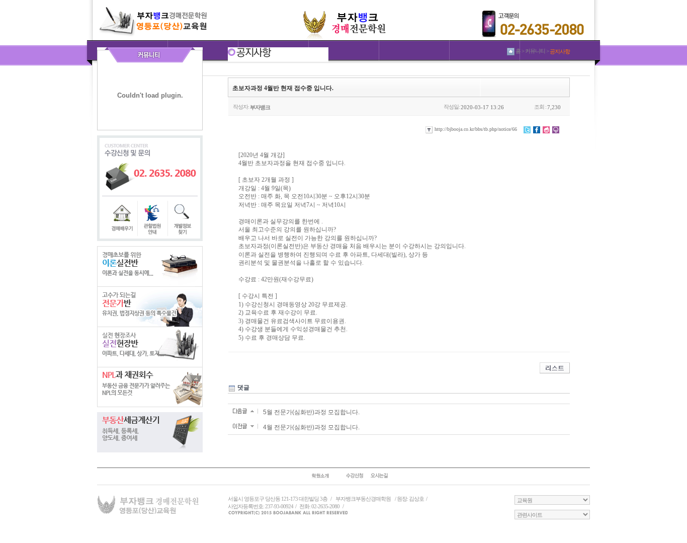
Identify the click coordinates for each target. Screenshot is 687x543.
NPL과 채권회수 (150, 387)
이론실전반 (150, 266)
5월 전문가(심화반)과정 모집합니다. (311, 412)
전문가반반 (150, 306)
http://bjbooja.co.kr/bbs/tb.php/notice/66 (475, 129)
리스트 (555, 367)
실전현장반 (150, 347)
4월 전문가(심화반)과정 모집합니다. (311, 427)
